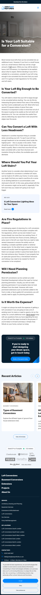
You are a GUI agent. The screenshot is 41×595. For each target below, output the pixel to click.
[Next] (37, 376)
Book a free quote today (20, 359)
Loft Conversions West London (11, 545)
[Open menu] (38, 7)
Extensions (7, 484)
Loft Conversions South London (11, 529)
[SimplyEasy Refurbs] (8, 7)
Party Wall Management (9, 520)
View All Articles (20, 437)
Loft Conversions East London (11, 539)
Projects (5, 488)
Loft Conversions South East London (13, 532)
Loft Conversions (9, 475)
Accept (20, 581)
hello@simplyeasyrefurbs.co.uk (13, 557)
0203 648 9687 (9, 553)
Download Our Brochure (20, 2)
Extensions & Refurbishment (10, 510)
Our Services (5, 517)
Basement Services (7, 507)
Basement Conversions (12, 480)
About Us (6, 492)
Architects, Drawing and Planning (12, 504)
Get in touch (30, 314)
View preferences (20, 590)
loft (10, 67)
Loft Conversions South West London (13, 535)
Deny (20, 585)
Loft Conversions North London (11, 542)
